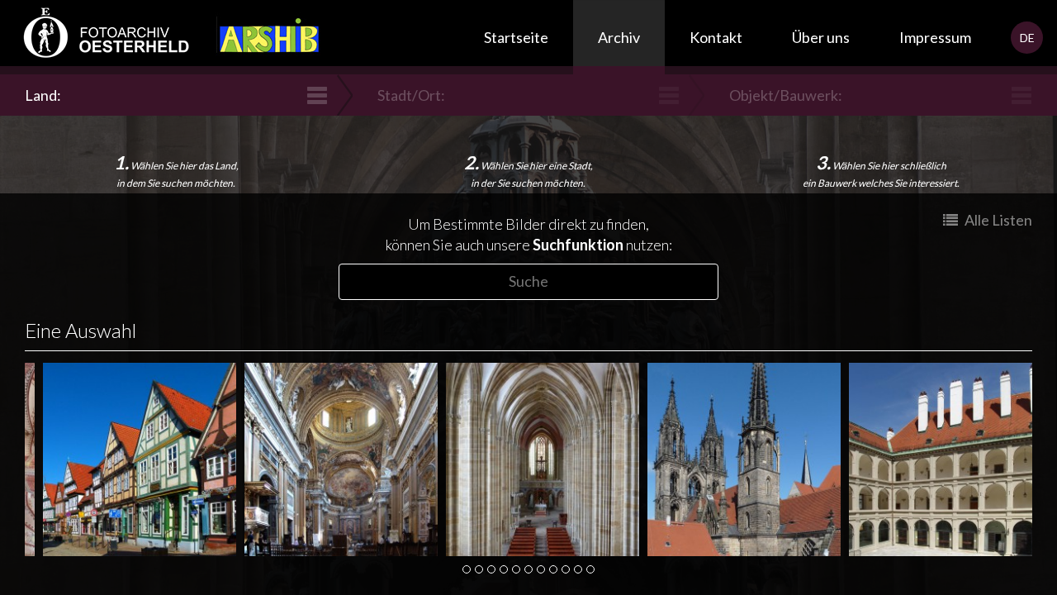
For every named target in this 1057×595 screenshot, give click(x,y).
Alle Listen (997, 220)
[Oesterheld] (99, 37)
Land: (43, 95)
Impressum (935, 37)
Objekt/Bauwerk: (785, 95)
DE (1027, 38)
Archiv (619, 37)
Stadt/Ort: (411, 95)
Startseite (516, 37)
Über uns (821, 37)
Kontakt (716, 37)
